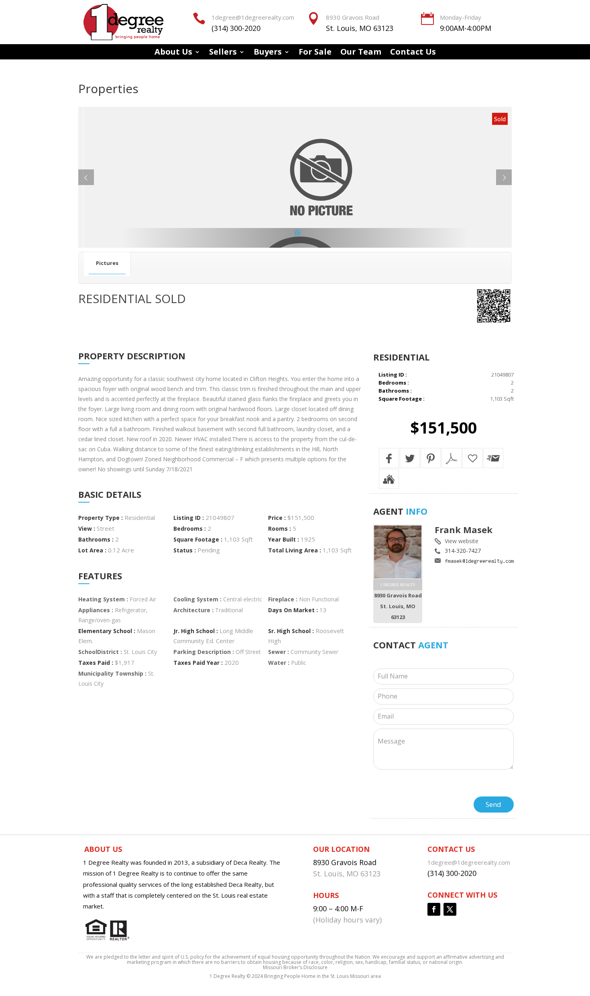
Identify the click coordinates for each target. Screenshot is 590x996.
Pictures (107, 263)
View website (461, 541)
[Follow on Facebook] (433, 909)
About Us (173, 53)
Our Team (360, 53)
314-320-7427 (463, 550)
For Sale (315, 53)
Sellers (223, 53)
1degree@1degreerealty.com (253, 17)
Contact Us (413, 53)
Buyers (268, 53)
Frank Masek (463, 529)
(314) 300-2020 (236, 28)
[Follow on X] (450, 909)
